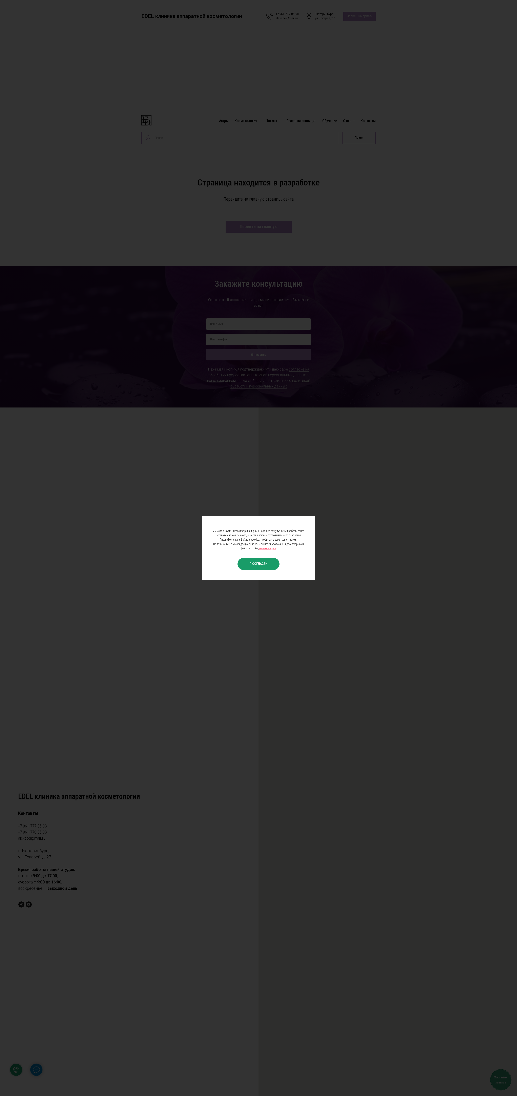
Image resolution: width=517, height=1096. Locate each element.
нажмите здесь (267, 548)
